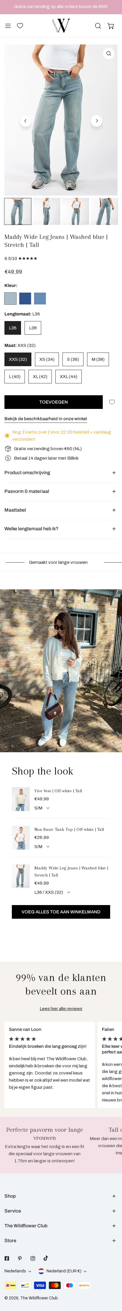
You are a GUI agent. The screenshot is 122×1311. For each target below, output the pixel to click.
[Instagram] (32, 1258)
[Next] (96, 121)
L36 (13, 328)
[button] (111, 25)
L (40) (14, 376)
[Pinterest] (19, 1258)
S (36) (73, 359)
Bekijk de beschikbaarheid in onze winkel (45, 418)
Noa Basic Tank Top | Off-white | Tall (69, 829)
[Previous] (26, 121)
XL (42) (40, 376)
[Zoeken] (98, 25)
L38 (33, 328)
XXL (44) (68, 376)
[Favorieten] (19, 25)
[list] (61, 120)
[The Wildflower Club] (61, 26)
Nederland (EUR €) (63, 1271)
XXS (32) (18, 359)
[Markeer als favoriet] (112, 402)
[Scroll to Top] (111, 1279)
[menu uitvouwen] (8, 25)
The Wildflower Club (39, 1298)
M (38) (98, 359)
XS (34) (46, 359)
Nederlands (15, 1271)
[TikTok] (45, 1258)
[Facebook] (6, 1258)
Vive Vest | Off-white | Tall (58, 790)
